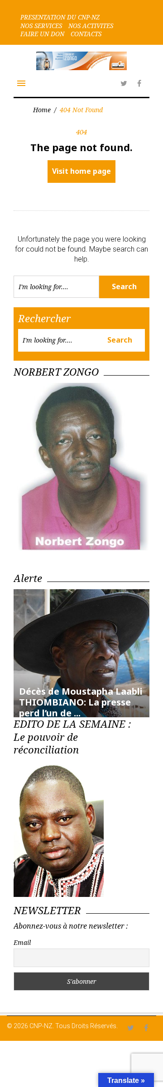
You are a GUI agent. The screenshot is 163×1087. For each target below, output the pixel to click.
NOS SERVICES (41, 26)
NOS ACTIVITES (90, 26)
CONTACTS (86, 34)
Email (22, 942)
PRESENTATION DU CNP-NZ (60, 17)
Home (42, 109)
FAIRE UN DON (42, 34)
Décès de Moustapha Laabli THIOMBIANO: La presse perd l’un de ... (81, 702)
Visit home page (81, 171)
